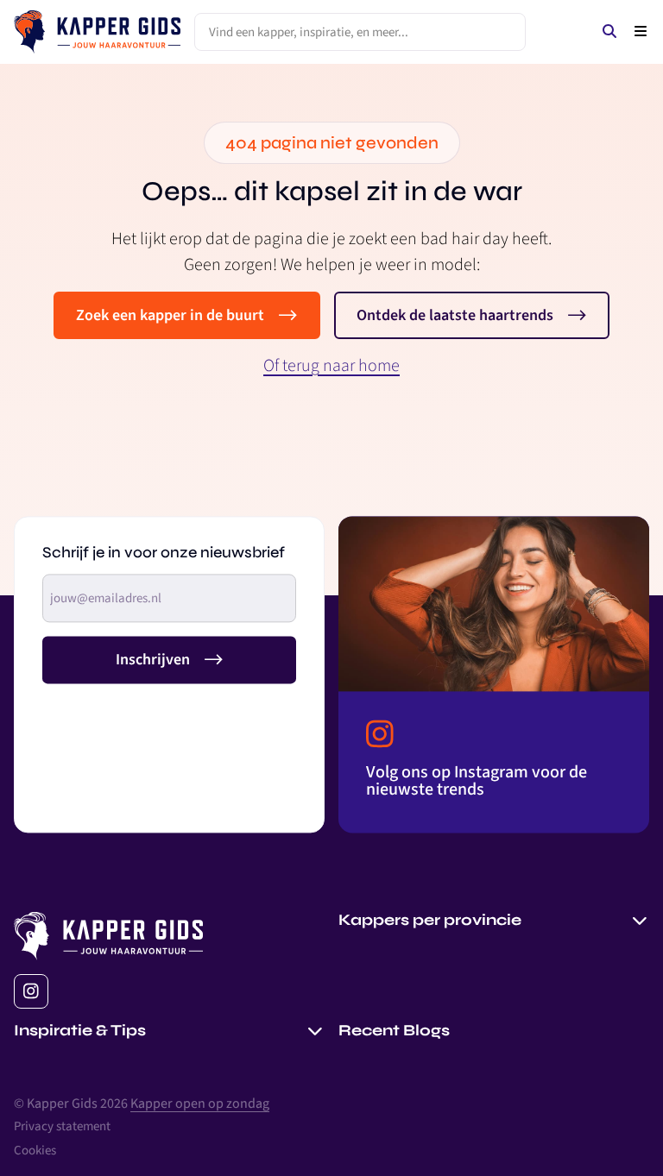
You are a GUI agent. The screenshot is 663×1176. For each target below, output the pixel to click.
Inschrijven (153, 659)
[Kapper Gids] (97, 31)
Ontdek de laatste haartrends (455, 315)
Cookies (35, 1150)
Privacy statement (62, 1126)
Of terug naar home (331, 366)
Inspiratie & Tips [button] (80, 1030)
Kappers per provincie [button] (429, 920)
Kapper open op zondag (199, 1103)
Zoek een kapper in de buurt (170, 315)
